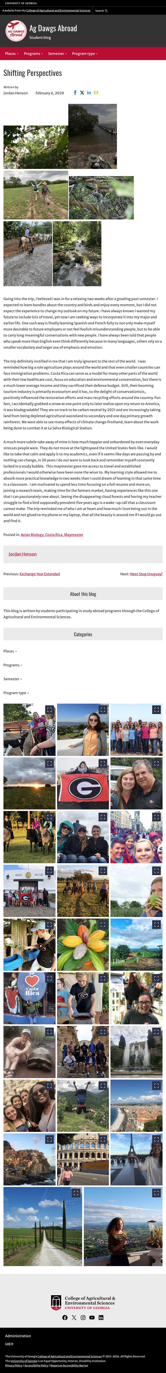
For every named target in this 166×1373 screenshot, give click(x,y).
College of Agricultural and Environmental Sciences (58, 10)
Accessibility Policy (36, 1365)
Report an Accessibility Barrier (69, 1365)
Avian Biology (32, 535)
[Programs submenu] (42, 53)
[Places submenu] (18, 53)
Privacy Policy (13, 1365)
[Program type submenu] (97, 53)
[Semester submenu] (66, 53)
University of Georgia (24, 1361)
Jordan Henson (23, 554)
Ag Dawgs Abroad (53, 27)
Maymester (73, 535)
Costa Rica (53, 535)
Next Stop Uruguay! (146, 574)
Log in (9, 1343)
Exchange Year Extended (40, 574)
